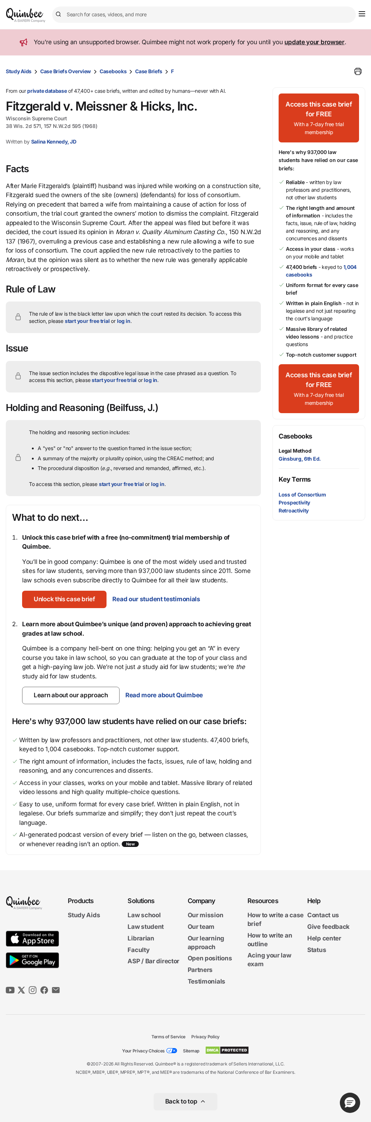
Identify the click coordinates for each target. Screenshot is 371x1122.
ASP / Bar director (153, 961)
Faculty (138, 949)
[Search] (59, 14)
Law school (144, 915)
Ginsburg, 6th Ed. (300, 459)
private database (47, 91)
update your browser (314, 42)
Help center (324, 938)
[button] (64, 599)
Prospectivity (294, 502)
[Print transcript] (358, 71)
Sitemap (191, 1051)
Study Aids (19, 71)
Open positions (210, 958)
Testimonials (206, 981)
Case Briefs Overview (65, 71)
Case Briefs (148, 71)
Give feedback (328, 926)
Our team (201, 926)
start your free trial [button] (87, 321)
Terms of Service (168, 1036)
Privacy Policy (205, 1036)
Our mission (206, 915)
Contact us (323, 915)
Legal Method (295, 451)
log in (123, 321)
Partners (200, 969)
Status (316, 949)
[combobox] (204, 15)
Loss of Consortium (302, 494)
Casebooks (113, 71)
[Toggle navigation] (362, 13)
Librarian (141, 938)
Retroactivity (294, 510)
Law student (146, 926)
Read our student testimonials (156, 599)
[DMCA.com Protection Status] (227, 1050)
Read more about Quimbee (164, 695)
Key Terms (295, 479)
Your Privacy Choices (143, 1051)
